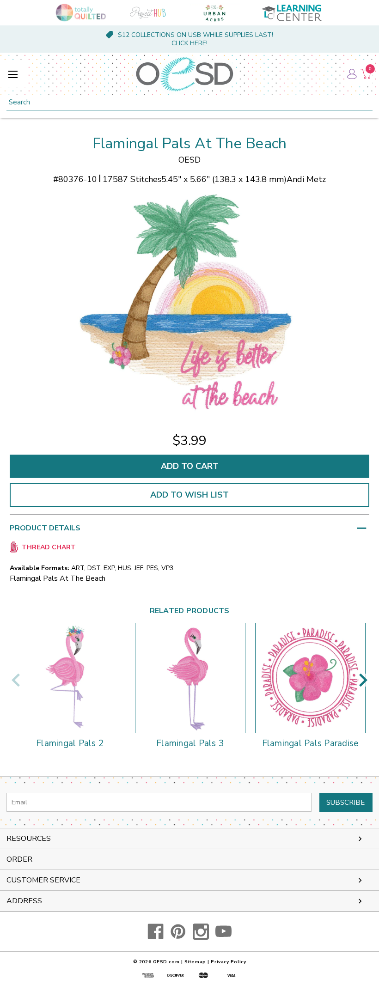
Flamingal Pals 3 (190, 743)
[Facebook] (155, 932)
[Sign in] (351, 73)
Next (363, 680)
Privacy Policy (228, 962)
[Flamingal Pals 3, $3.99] (190, 678)
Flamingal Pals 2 (70, 743)
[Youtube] (223, 932)
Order (19, 859)
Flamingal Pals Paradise (310, 743)
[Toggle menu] (12, 74)
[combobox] (189, 102)
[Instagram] (201, 932)
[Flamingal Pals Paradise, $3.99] (310, 678)
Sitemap (195, 962)
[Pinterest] (178, 932)
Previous (16, 680)
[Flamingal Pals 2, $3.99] (70, 678)
